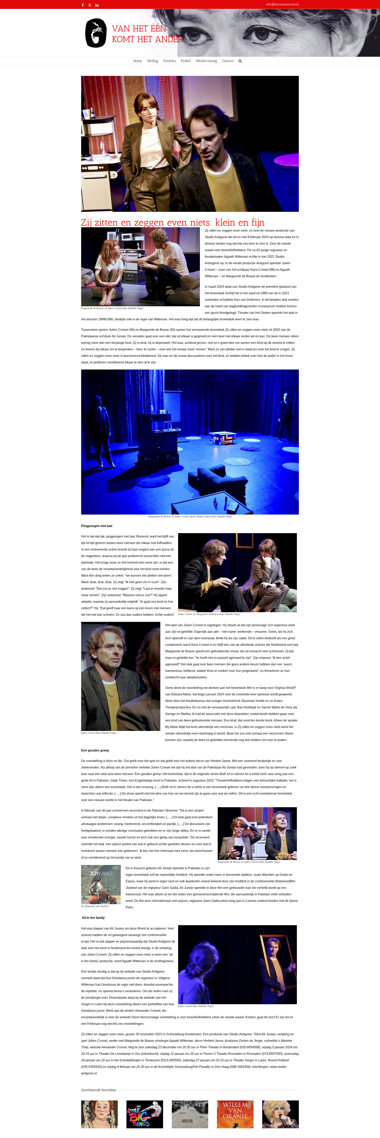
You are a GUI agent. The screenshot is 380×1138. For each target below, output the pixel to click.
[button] (240, 61)
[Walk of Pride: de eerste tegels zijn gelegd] (190, 1102)
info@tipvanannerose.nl (282, 4)
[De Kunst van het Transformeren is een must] (99, 1102)
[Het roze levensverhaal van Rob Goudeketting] (280, 1102)
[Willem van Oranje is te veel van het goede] (235, 1102)
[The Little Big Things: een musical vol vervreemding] (144, 1102)
